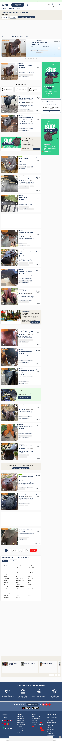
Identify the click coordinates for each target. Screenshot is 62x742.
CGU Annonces (50, 733)
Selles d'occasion (20, 728)
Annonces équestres (21, 724)
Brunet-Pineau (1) (7, 578)
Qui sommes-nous (51, 727)
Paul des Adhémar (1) (32, 567)
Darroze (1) (6, 586)
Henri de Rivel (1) (19, 578)
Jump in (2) (18, 584)
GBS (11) (17, 576)
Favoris (49, 6)
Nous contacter (50, 720)
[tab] (25, 58)
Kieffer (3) (18, 588)
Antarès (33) (6, 567)
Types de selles (13, 560)
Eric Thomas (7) (7, 597)
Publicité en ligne (35, 722)
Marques (5, 560)
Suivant (33, 550)
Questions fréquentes (51, 722)
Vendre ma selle (23, 397)
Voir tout (51, 674)
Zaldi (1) (29, 595)
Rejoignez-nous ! (32, 704)
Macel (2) (17, 591)
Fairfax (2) (18, 567)
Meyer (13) (18, 593)
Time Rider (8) (30, 584)
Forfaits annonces (35, 728)
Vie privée (49, 731)
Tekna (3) (29, 580)
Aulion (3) (5, 574)
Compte (56, 6)
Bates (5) (5, 576)
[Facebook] (40, 704)
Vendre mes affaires (36, 718)
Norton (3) (18, 595)
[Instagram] (43, 704)
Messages (53, 6)
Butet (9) (5, 580)
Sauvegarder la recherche (27, 17)
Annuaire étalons (20, 720)
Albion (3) (5, 565)
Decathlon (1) (6, 588)
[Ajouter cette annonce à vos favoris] (24, 41)
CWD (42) (5, 584)
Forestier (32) (18, 569)
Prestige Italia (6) (31, 569)
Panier (60, 6)
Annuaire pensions (21, 722)
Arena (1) (5, 569)
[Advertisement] (31, 27)
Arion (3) (5, 572)
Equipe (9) (6, 595)
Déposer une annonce (18, 5)
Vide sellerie (19, 726)
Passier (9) (30, 565)
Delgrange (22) (6, 591)
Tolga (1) (29, 586)
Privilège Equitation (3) (32, 572)
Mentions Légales (50, 729)
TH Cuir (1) (30, 582)
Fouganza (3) (18, 572)
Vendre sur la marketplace (37, 724)
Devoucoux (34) (7, 593)
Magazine (19, 732)
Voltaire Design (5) (31, 591)
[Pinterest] (49, 704)
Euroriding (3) (18, 565)
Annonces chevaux (21, 716)
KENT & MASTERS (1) (20, 586)
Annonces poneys (20, 718)
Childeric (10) (6, 582)
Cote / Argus (34, 720)
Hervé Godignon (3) (19, 580)
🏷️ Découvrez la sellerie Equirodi (31, 1)
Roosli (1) (29, 576)
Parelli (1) (17, 597)
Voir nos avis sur (4, 1)
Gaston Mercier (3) (19, 574)
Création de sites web (36, 730)
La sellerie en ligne (20, 730)
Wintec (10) (30, 593)
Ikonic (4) (17, 582)
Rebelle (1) (30, 574)
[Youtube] (46, 704)
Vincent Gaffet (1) (31, 588)
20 (27, 550)
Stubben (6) (30, 578)
